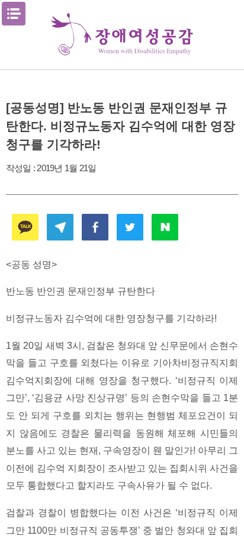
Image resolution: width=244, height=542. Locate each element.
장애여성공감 (122, 34)
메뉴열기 (13, 13)
